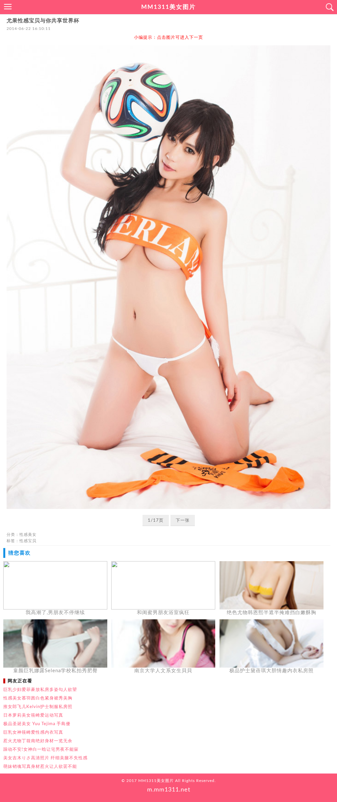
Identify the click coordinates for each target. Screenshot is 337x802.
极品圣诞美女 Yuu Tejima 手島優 (36, 724)
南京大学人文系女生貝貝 (163, 670)
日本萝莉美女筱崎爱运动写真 (33, 715)
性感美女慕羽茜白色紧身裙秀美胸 (37, 698)
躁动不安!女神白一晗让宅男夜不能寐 (41, 749)
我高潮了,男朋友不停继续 (55, 612)
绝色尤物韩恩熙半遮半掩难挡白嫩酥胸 (271, 612)
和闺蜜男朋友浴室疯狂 (163, 612)
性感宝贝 (28, 541)
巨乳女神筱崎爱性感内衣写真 (33, 732)
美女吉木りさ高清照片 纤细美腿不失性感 (45, 758)
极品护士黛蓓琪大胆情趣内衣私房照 (271, 670)
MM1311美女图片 (168, 7)
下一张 (183, 520)
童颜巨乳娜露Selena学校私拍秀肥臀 (55, 670)
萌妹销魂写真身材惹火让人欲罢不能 (40, 766)
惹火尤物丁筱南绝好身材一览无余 (37, 741)
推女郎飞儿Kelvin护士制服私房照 (37, 707)
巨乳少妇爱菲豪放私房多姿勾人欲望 (40, 690)
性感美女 (28, 535)
